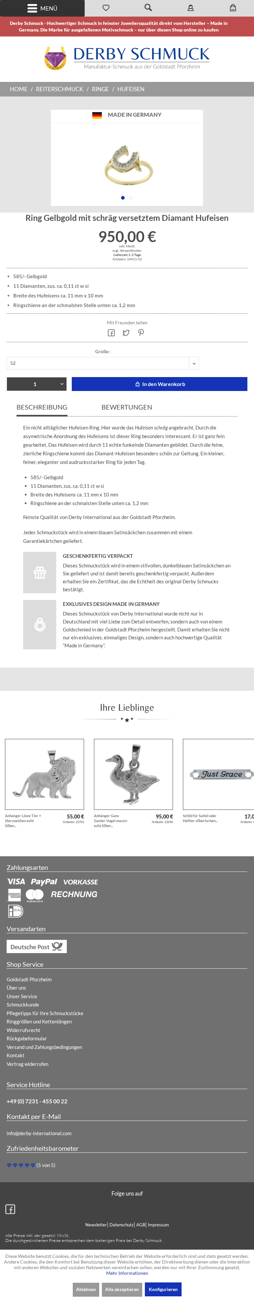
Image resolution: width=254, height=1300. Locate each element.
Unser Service (22, 996)
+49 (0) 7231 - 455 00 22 (37, 1101)
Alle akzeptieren (122, 1289)
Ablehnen (86, 1289)
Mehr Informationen (127, 1273)
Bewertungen (127, 407)
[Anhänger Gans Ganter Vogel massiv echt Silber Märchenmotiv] (133, 774)
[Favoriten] (106, 8)
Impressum (158, 1224)
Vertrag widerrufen (27, 1064)
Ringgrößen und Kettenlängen (39, 1021)
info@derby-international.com (39, 1133)
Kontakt (15, 1055)
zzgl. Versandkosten (127, 250)
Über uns (16, 988)
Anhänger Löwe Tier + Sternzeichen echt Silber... (23, 820)
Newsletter (96, 1224)
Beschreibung (42, 407)
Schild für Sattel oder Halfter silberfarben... (200, 818)
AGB (140, 1224)
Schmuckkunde (23, 1004)
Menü (48, 8)
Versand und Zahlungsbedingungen (44, 1047)
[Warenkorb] (233, 8)
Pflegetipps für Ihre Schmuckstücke (45, 1013)
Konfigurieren (163, 1289)
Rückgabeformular (27, 1038)
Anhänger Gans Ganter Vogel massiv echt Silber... (110, 820)
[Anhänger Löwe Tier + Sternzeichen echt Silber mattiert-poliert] (44, 774)
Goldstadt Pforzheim (29, 979)
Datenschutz (121, 1224)
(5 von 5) (46, 1165)
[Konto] (190, 8)
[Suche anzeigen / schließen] (148, 8)
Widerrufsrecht (23, 1030)
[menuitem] (42, 8)
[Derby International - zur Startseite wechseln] (127, 58)
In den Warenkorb (163, 384)
